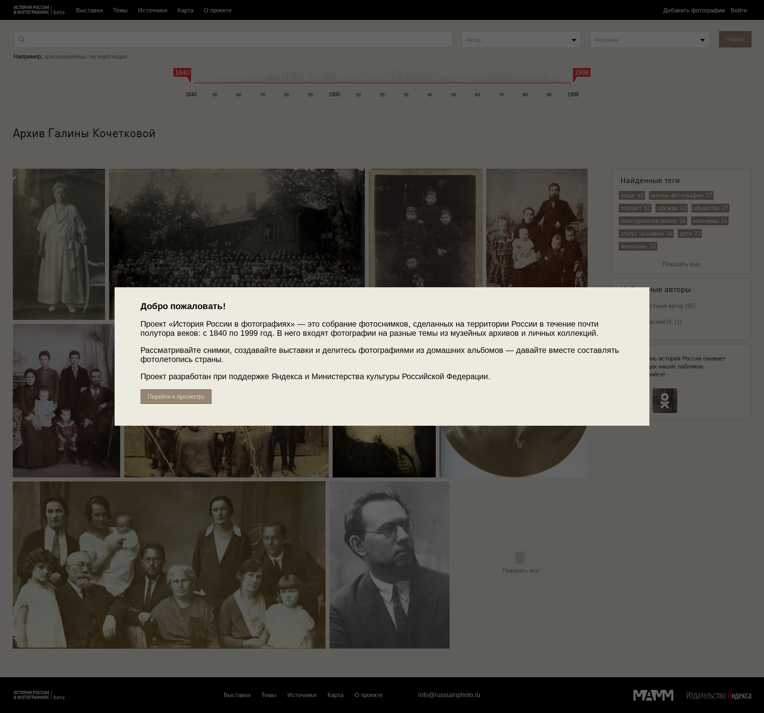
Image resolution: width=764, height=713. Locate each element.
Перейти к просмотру (176, 396)
